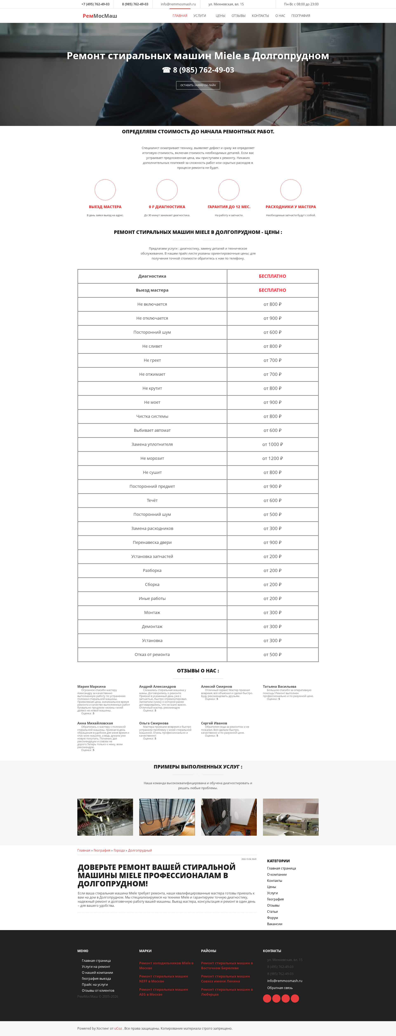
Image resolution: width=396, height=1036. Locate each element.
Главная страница (281, 868)
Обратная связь (280, 988)
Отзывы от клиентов (98, 990)
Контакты (274, 880)
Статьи (272, 911)
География (102, 850)
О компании (277, 874)
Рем (99, 15)
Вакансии (274, 924)
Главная (83, 850)
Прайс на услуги (95, 984)
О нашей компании (97, 972)
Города (119, 850)
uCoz (118, 1028)
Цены (271, 887)
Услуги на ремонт (96, 966)
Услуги (272, 893)
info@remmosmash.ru (178, 4)
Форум (272, 917)
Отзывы (273, 905)
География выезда (96, 978)
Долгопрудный (140, 850)
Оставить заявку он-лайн (198, 85)
